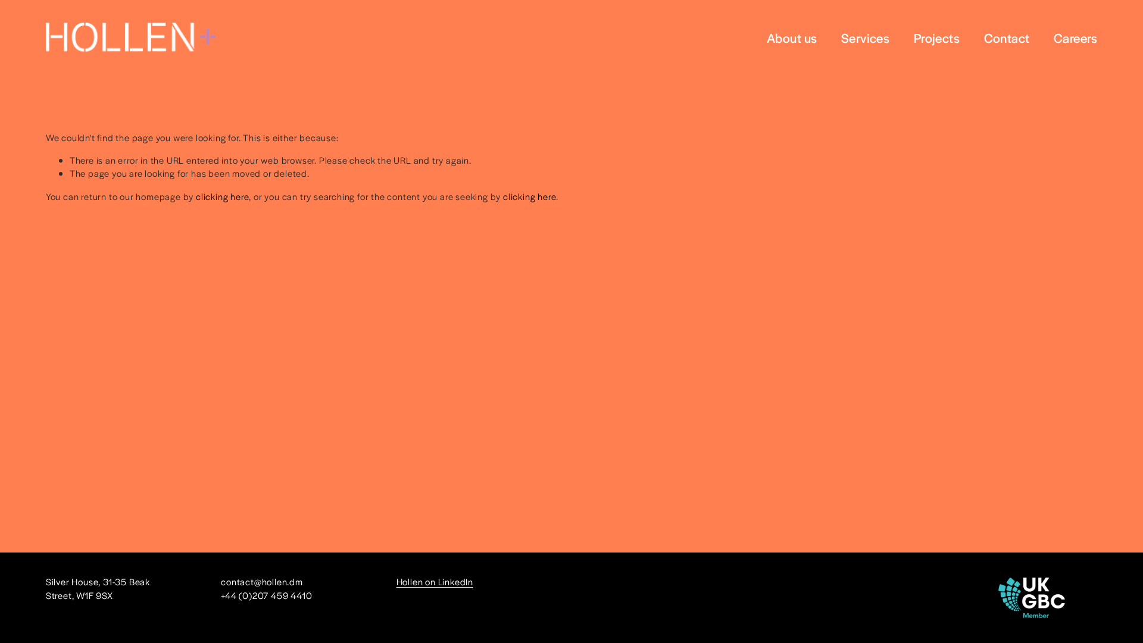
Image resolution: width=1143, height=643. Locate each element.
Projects (937, 37)
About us (792, 37)
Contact (1007, 37)
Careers (1075, 37)
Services (865, 37)
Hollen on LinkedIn (434, 581)
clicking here (222, 196)
